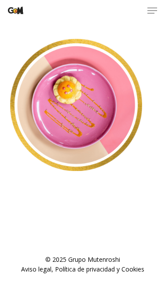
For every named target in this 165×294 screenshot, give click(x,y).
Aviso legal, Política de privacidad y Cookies (82, 269)
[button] (152, 10)
